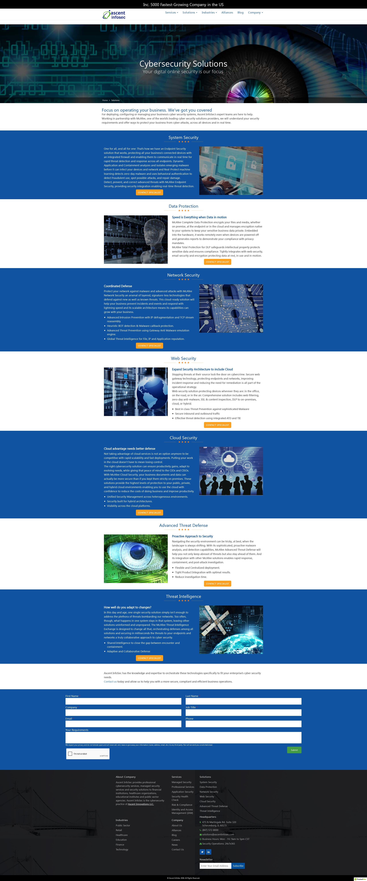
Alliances (227, 12)
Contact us (110, 681)
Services (171, 12)
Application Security (182, 791)
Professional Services (183, 786)
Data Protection (208, 786)
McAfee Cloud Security (124, 474)
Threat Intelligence (210, 811)
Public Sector (123, 825)
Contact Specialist (149, 192)
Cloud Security (207, 801)
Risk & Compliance (182, 804)
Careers (176, 839)
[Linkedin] (208, 852)
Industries (208, 12)
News (175, 844)
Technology (122, 849)
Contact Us (178, 849)
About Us (177, 825)
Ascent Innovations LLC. (141, 804)
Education (121, 839)
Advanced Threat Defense (214, 806)
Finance (120, 844)
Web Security (207, 796)
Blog (241, 12)
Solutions (189, 12)
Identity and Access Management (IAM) (182, 811)
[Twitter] (202, 852)
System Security (208, 782)
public (176, 483)
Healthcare (122, 835)
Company (254, 12)
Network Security (209, 791)
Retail (119, 830)
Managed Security (181, 782)
